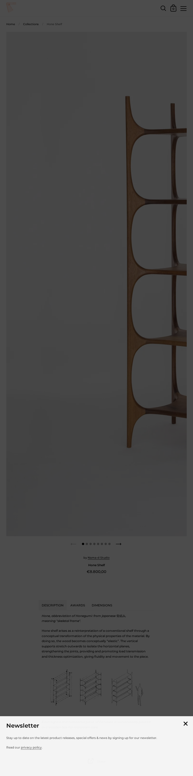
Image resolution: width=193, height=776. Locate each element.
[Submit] (184, 762)
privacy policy (31, 747)
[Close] (185, 723)
